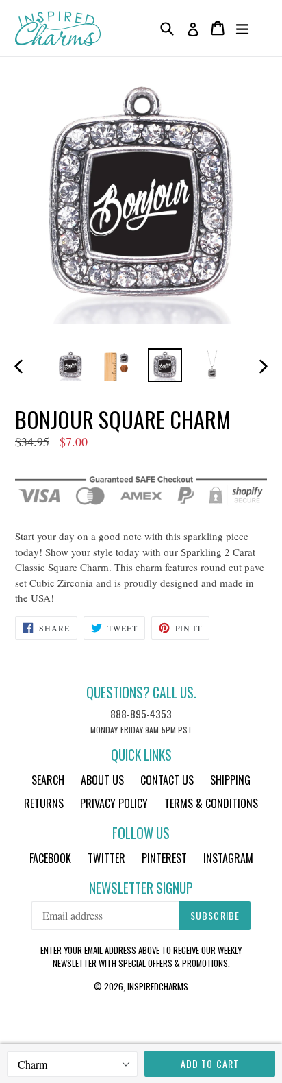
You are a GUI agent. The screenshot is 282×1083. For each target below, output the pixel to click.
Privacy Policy (114, 803)
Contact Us (167, 780)
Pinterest (164, 858)
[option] (70, 365)
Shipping (230, 780)
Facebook (50, 858)
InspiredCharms (157, 986)
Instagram (228, 858)
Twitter (106, 858)
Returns (44, 803)
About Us (102, 780)
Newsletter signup (141, 888)
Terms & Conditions (211, 803)
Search (47, 780)
